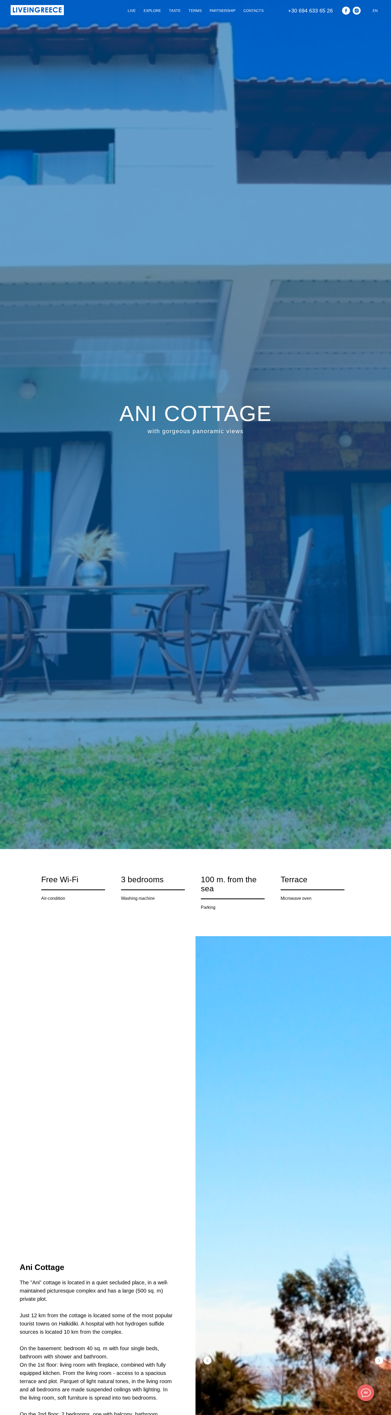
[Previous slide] (207, 1361)
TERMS (195, 10)
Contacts (253, 10)
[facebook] (346, 11)
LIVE (132, 10)
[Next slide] (379, 1361)
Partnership (222, 10)
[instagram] (357, 11)
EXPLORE (152, 10)
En (375, 10)
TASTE (175, 10)
